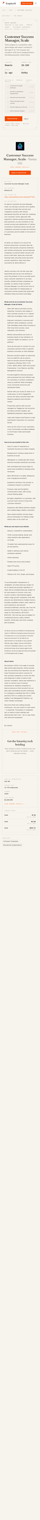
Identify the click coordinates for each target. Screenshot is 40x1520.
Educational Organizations (12, 845)
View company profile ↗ (14, 804)
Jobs (4, 10)
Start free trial (27, 3)
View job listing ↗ (20, 732)
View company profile (20, 167)
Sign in (26, 118)
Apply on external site (20, 173)
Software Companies (10, 841)
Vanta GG (11, 10)
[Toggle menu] (36, 3)
